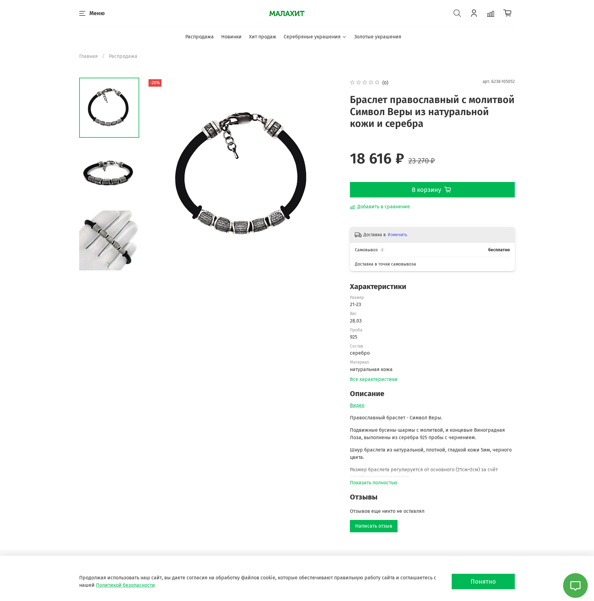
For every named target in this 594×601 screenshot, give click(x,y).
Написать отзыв (373, 526)
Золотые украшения (377, 37)
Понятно (483, 581)
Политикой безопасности (125, 585)
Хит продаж (262, 37)
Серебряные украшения (312, 37)
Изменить (397, 234)
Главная (88, 56)
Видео (357, 405)
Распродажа (199, 37)
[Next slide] (109, 263)
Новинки (231, 37)
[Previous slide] (159, 174)
